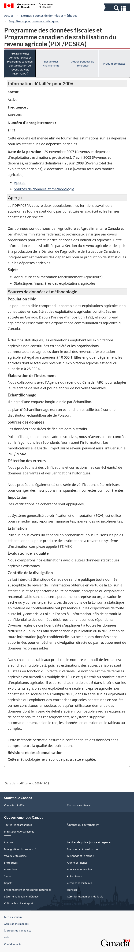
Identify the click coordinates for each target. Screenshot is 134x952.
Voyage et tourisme (15, 856)
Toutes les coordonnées (18, 824)
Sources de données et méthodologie (44, 189)
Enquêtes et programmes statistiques (34, 21)
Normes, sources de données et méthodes (49, 16)
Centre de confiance (79, 805)
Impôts (8, 883)
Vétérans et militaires (79, 883)
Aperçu (19, 182)
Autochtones (74, 876)
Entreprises (11, 862)
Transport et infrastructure (83, 849)
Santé (7, 876)
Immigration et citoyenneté (20, 849)
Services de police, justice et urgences (89, 842)
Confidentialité (12, 944)
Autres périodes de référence (82, 63)
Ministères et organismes (19, 831)
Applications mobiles (16, 923)
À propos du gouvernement (83, 824)
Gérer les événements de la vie (85, 896)
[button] (117, 8)
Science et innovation (79, 869)
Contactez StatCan (14, 805)
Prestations (10, 869)
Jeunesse (72, 889)
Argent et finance (77, 862)
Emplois (8, 842)
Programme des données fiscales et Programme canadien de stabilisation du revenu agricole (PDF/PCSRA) (20, 63)
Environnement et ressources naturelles (27, 889)
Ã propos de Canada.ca (17, 930)
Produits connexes (114, 63)
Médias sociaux (13, 917)
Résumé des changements (51, 63)
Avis (6, 937)
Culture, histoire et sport (18, 903)
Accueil (8, 16)
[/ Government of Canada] (29, 6)
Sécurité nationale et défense (21, 896)
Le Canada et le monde (80, 856)
